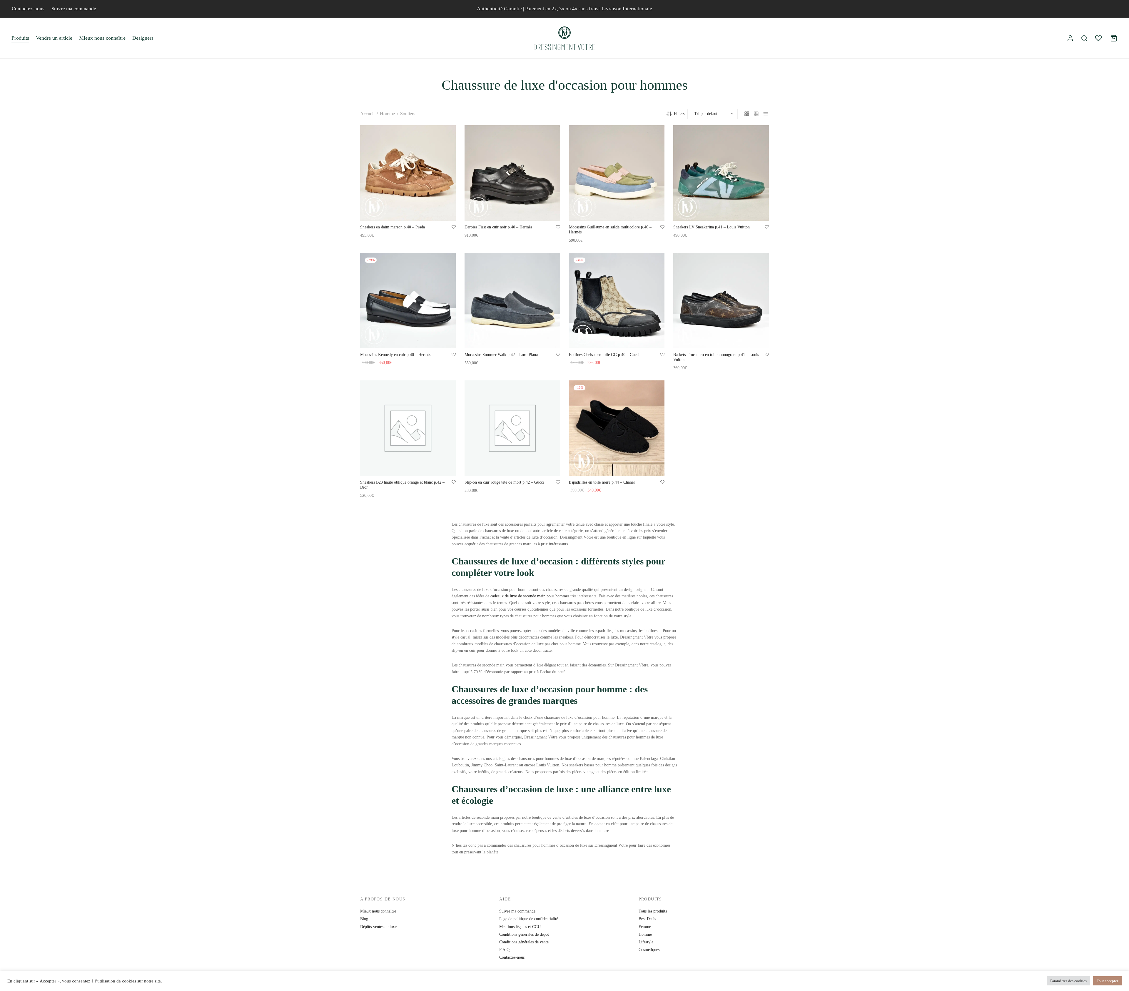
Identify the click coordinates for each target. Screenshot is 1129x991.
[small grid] (756, 114)
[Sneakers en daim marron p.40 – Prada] (408, 173)
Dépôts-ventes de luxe (378, 927)
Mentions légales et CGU (520, 927)
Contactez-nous (28, 8)
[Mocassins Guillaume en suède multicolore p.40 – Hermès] (616, 173)
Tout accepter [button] (1107, 981)
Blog (364, 919)
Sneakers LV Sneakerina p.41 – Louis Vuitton (711, 227)
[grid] (747, 114)
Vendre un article (54, 38)
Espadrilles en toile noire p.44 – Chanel (602, 482)
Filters (679, 113)
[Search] (1084, 38)
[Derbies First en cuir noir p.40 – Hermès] (512, 173)
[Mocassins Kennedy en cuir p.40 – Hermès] (408, 300)
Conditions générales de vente (524, 942)
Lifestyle (646, 942)
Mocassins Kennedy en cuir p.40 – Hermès (395, 354)
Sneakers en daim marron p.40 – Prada (392, 227)
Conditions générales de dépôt (524, 934)
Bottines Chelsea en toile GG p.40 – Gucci (604, 354)
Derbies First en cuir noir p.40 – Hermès (498, 227)
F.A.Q (504, 949)
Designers (142, 38)
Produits (20, 38)
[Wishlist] (1099, 38)
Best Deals (647, 919)
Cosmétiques (649, 949)
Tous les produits (653, 911)
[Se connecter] (1070, 38)
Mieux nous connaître (102, 38)
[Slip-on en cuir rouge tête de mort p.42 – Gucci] (512, 428)
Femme (645, 927)
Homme (387, 113)
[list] (765, 114)
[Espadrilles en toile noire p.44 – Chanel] (616, 428)
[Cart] (1113, 38)
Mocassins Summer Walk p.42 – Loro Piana (501, 354)
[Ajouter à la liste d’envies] (454, 227)
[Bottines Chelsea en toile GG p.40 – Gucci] (616, 300)
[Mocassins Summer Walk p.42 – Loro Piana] (512, 300)
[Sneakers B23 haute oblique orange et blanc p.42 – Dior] (408, 428)
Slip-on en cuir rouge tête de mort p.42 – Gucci (504, 482)
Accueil (367, 113)
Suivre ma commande (73, 8)
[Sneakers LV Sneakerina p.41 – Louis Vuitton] (721, 173)
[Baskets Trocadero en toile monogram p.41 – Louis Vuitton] (721, 300)
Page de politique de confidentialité (528, 919)
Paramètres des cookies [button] (1068, 981)
